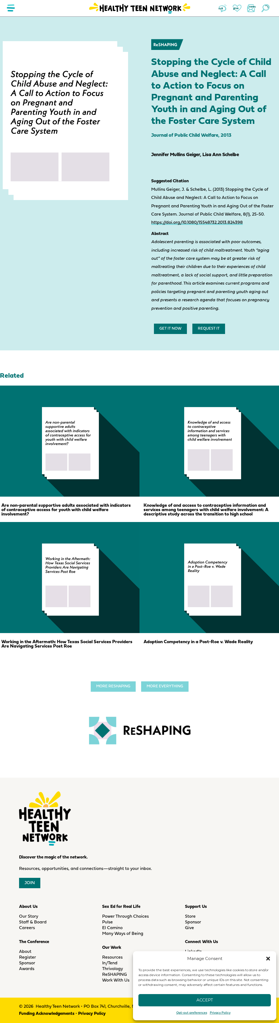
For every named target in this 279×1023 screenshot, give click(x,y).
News (251, 8)
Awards (26, 969)
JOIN (30, 883)
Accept (204, 1000)
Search (265, 8)
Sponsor (27, 963)
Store (190, 916)
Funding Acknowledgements (46, 1014)
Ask (222, 8)
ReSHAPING (165, 44)
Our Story (28, 916)
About (25, 952)
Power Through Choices (125, 916)
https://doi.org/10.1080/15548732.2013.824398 (197, 222)
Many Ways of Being (122, 934)
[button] (268, 958)
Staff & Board (33, 922)
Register (27, 957)
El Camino (112, 928)
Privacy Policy (220, 1013)
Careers (27, 928)
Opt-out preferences (191, 1013)
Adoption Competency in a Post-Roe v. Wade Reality (198, 642)
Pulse (107, 922)
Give (237, 8)
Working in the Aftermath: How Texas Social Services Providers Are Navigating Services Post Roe (66, 644)
